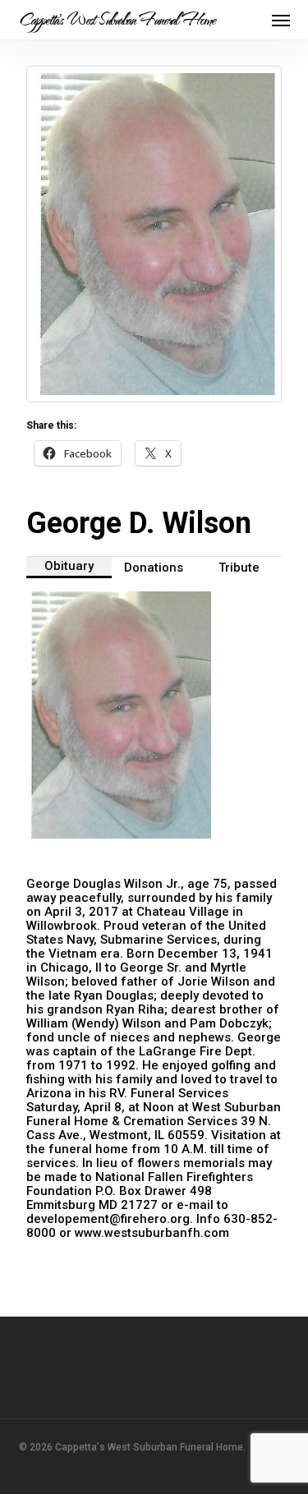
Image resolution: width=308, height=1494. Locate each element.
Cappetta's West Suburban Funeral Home (117, 20)
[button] (281, 19)
